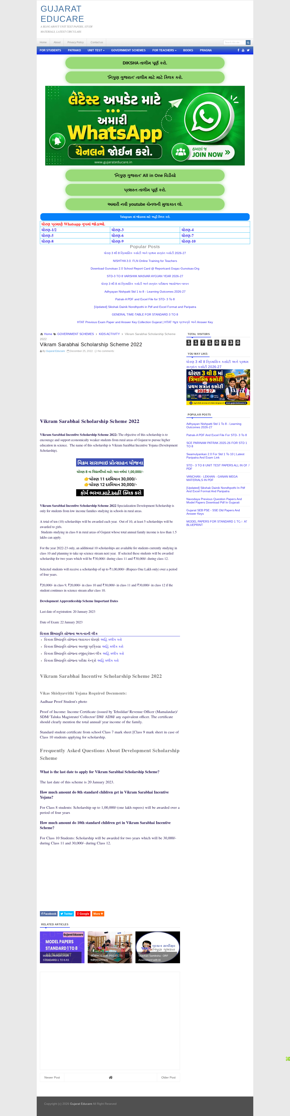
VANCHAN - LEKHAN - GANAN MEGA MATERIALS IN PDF (211, 478)
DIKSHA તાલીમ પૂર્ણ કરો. (145, 63)
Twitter (68, 913)
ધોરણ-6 (118, 235)
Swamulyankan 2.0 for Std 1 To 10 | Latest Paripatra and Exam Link (215, 455)
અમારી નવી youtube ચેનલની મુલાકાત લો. (145, 204)
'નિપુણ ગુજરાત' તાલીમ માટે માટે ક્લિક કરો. (145, 77)
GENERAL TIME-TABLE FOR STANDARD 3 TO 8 (145, 314)
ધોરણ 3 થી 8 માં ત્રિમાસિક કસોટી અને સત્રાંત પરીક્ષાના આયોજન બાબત (145, 283)
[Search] (248, 42)
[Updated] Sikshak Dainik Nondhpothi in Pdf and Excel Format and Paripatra (145, 307)
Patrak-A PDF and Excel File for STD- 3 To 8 (145, 299)
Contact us (97, 42)
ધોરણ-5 (47, 235)
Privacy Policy (76, 42)
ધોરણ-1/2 (49, 229)
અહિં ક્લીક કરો (111, 639)
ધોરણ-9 (118, 241)
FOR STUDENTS (50, 50)
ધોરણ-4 (188, 229)
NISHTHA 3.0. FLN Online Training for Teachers (145, 261)
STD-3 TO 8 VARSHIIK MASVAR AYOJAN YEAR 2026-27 (145, 276)
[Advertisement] (110, 384)
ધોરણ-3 (118, 229)
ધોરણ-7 (188, 235)
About (57, 42)
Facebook (49, 913)
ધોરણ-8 (47, 241)
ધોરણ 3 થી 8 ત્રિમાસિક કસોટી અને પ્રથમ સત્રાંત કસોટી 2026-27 (145, 253)
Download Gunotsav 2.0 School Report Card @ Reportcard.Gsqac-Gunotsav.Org (145, 268)
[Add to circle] (243, 50)
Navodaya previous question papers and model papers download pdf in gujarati (214, 500)
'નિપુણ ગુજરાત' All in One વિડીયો (145, 175)
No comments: (106, 351)
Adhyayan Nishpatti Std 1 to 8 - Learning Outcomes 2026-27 (145, 291)
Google (84, 913)
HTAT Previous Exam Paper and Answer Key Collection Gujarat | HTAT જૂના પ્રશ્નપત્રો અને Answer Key (145, 322)
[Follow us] (248, 50)
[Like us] (238, 50)
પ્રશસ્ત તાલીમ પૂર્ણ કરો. (145, 190)
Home (43, 42)
